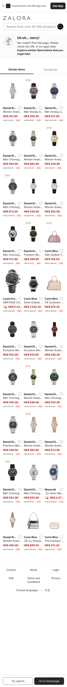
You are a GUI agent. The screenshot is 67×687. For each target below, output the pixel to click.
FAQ (11, 578)
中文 (47, 590)
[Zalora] (33, 18)
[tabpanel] (33, 314)
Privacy (55, 578)
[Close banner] (3, 6)
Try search (18, 681)
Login (55, 569)
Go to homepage (49, 681)
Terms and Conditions (33, 580)
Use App (58, 5)
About (33, 569)
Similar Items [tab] (16, 69)
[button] (33, 6)
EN (40, 590)
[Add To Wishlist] (19, 108)
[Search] (60, 27)
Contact (11, 569)
